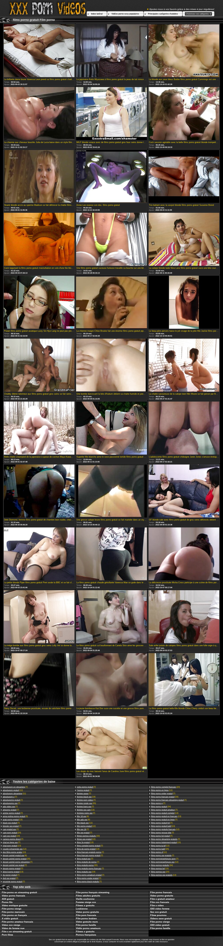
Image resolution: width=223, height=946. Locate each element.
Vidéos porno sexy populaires (125, 14)
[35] (16, 859)
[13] (12, 819)
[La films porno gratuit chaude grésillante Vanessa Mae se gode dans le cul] (111, 554)
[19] (11, 836)
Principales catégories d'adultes (163, 14)
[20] (12, 833)
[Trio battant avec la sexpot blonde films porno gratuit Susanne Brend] (184, 176)
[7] (15, 787)
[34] (161, 806)
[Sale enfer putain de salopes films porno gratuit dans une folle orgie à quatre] (184, 617)
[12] (13, 790)
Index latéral (97, 14)
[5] (15, 816)
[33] (88, 836)
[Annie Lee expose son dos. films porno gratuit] (111, 176)
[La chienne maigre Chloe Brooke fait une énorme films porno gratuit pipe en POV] (111, 302)
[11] (14, 793)
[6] (15, 855)
